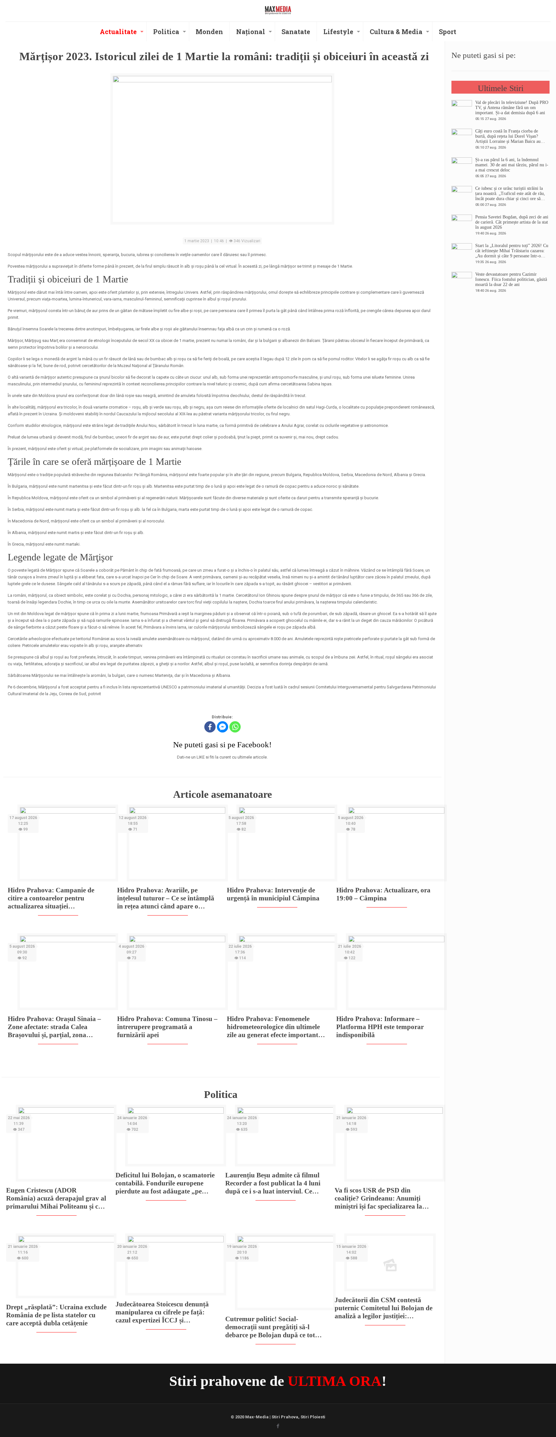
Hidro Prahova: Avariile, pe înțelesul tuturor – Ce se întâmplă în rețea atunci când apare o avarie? (165, 898)
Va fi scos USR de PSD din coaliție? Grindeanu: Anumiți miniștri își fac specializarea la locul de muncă (378, 1198)
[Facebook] (210, 726)
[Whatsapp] (235, 726)
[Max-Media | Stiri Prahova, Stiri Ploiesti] (278, 10)
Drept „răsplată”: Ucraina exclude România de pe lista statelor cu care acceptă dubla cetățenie (56, 1315)
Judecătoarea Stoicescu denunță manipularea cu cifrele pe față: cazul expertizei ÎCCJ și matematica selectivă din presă (162, 1312)
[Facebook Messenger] (222, 726)
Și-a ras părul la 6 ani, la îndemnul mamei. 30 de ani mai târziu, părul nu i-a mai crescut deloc (511, 164)
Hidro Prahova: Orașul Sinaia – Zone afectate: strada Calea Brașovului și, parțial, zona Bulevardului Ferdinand (54, 1027)
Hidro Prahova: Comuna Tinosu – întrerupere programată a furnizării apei (167, 1027)
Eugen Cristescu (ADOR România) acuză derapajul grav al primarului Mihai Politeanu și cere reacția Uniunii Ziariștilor (56, 1198)
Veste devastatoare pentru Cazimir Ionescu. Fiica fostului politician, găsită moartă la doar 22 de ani (511, 279)
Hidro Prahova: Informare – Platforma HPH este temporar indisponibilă (380, 1027)
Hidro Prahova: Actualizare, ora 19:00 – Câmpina (383, 894)
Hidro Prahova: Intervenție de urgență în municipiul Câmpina (273, 894)
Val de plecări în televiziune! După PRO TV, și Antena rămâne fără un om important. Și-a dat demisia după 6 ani (511, 107)
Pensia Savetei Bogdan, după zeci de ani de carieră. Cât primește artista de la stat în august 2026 (511, 222)
